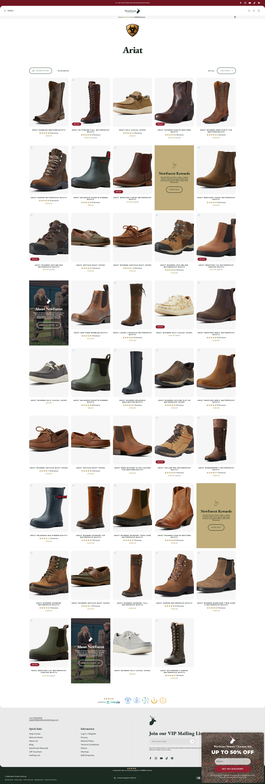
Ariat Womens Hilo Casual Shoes (174, 333)
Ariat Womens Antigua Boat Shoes (132, 265)
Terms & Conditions (90, 744)
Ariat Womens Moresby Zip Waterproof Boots (90, 536)
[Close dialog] (262, 735)
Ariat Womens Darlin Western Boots (174, 131)
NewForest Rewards (38, 748)
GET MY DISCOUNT (233, 769)
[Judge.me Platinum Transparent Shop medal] (145, 700)
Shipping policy (38, 779)
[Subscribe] (192, 741)
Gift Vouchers (35, 752)
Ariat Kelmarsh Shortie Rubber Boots (91, 198)
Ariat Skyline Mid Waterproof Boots (174, 469)
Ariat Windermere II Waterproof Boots (216, 469)
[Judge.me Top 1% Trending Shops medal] (163, 700)
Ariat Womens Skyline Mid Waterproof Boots (49, 266)
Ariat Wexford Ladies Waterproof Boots (132, 198)
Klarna (84, 748)
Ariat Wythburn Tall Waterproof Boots (90, 131)
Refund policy (9, 779)
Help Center (35, 734)
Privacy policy (18, 779)
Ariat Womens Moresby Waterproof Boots (48, 604)
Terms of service (28, 779)
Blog (31, 744)
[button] (44, 133)
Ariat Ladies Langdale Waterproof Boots (132, 334)
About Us (33, 741)
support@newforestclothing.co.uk (43, 720)
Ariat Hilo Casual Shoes (132, 130)
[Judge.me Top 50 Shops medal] (154, 700)
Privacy (84, 737)
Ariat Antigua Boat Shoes (90, 265)
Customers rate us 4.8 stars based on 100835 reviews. (132, 770)
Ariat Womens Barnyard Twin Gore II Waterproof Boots (216, 604)
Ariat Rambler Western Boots (48, 130)
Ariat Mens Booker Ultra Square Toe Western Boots (132, 469)
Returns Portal (36, 737)
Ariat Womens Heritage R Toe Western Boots (216, 131)
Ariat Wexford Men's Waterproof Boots (216, 334)
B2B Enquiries (87, 755)
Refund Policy (87, 741)
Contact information (51, 779)
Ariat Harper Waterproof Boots (49, 198)
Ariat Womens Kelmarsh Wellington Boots (132, 401)
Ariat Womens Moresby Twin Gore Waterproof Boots (132, 536)
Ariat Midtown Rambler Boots (91, 333)
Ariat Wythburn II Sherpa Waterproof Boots (174, 671)
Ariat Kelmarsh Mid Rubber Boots (48, 535)
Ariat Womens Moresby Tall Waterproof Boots (132, 604)
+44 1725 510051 (35, 718)
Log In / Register (88, 734)
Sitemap (85, 752)
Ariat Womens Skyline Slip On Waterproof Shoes (174, 401)
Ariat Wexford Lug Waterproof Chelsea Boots (216, 266)
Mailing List (34, 755)
